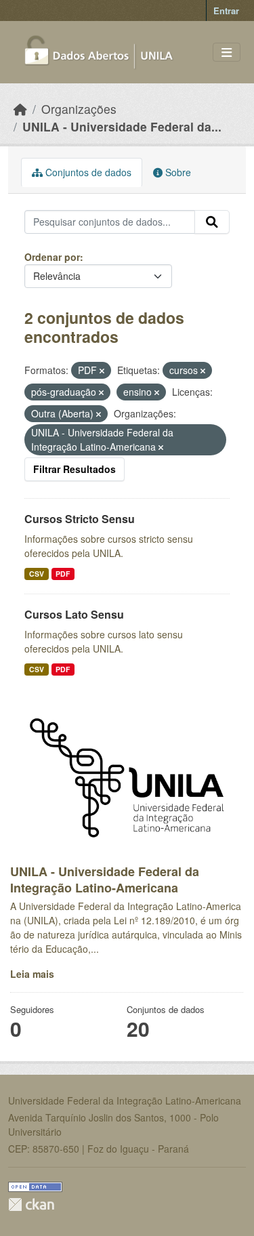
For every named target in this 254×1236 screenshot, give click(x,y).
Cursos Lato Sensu (74, 614)
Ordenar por (52, 257)
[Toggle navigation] (226, 52)
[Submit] (212, 222)
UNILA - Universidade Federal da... (121, 126)
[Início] (20, 108)
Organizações (79, 108)
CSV (36, 574)
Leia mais (32, 974)
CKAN (31, 1204)
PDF (63, 574)
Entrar (226, 10)
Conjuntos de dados (87, 172)
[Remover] (102, 370)
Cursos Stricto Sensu (79, 519)
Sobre (177, 172)
